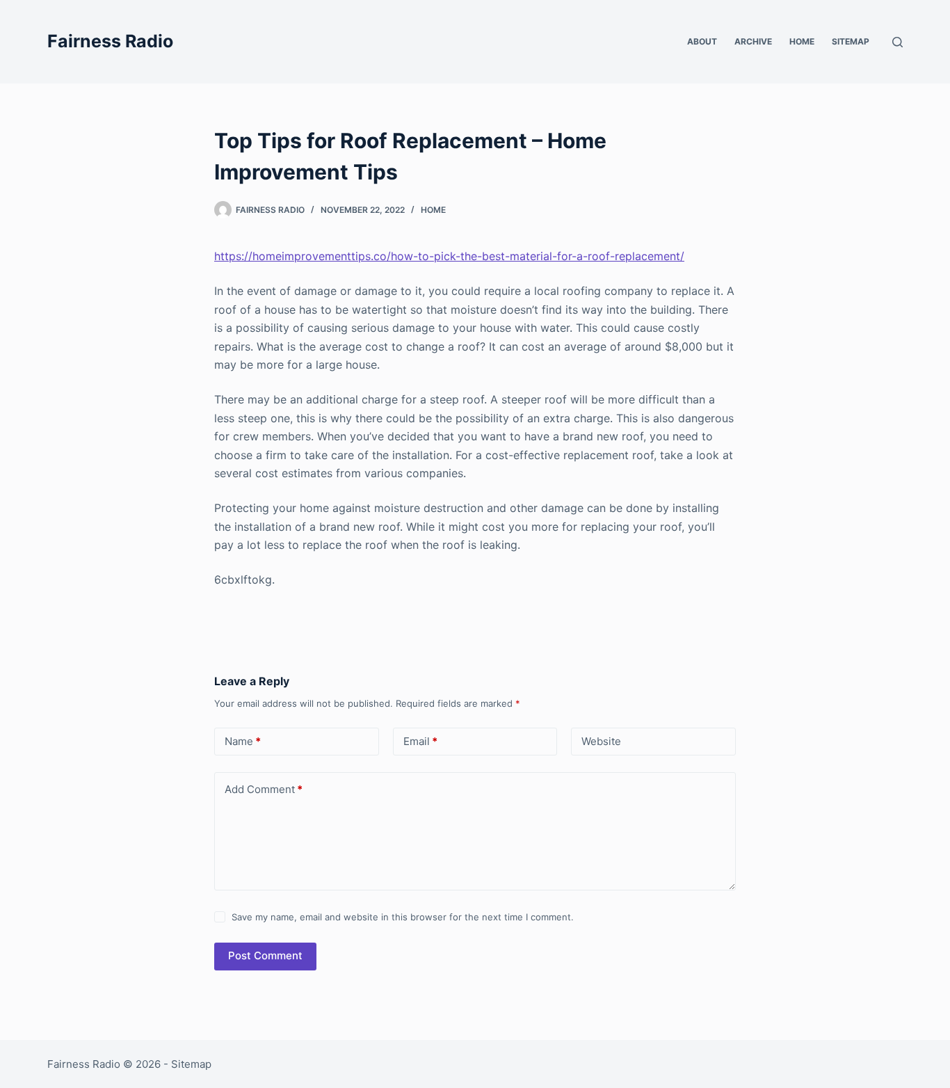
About (702, 41)
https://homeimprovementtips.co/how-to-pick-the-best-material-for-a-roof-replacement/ (449, 256)
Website (601, 741)
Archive (753, 41)
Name (243, 741)
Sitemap (850, 41)
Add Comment (264, 789)
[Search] (897, 42)
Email (420, 741)
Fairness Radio (110, 41)
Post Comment (265, 955)
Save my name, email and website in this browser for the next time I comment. (403, 916)
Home (801, 41)
